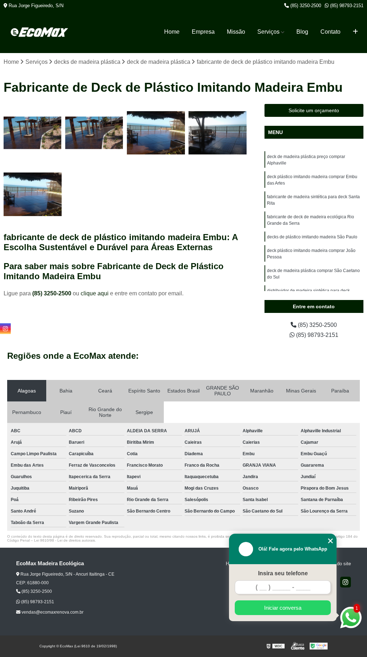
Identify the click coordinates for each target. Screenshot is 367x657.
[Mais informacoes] (355, 32)
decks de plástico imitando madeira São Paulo (312, 236)
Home (172, 32)
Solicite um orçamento (314, 110)
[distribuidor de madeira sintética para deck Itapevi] (94, 133)
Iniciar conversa (282, 608)
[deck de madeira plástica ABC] (218, 133)
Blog (302, 32)
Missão (236, 32)
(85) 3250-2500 (305, 5)
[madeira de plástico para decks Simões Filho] (33, 194)
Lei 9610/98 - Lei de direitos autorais (64, 540)
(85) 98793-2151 (346, 5)
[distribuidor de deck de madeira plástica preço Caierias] (33, 133)
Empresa (203, 32)
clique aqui (95, 293)
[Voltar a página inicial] (39, 32)
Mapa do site (337, 563)
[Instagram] (345, 582)
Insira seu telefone (283, 573)
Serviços (268, 32)
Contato (330, 32)
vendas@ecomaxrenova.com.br (52, 612)
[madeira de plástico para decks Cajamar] (156, 133)
